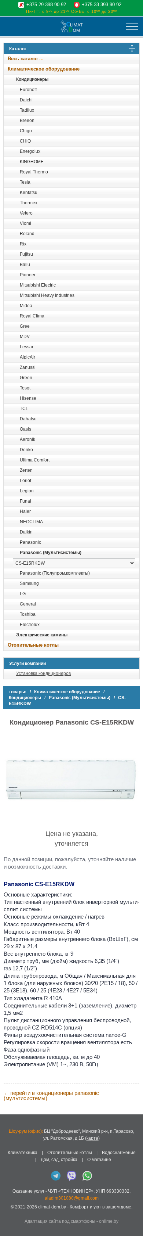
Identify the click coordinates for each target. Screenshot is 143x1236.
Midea (26, 305)
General (28, 604)
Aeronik (27, 439)
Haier (25, 511)
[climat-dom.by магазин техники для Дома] (71, 26)
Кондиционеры (32, 79)
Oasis (25, 429)
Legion (27, 490)
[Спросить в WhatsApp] (87, 1176)
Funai (25, 501)
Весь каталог (23, 58)
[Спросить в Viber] (71, 1176)
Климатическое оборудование (44, 69)
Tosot (25, 388)
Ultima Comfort (35, 460)
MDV (25, 336)
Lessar (26, 346)
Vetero (26, 213)
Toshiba (28, 614)
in (10, 1212)
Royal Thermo (34, 172)
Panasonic (30, 542)
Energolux (30, 151)
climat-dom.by (52, 1207)
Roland (27, 233)
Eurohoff (28, 89)
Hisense (28, 398)
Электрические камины (41, 634)
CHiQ (25, 141)
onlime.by (108, 1221)
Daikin (26, 532)
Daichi (26, 100)
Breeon (27, 120)
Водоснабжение (119, 1152)
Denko (26, 449)
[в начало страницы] (133, 1221)
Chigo (26, 130)
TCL (24, 408)
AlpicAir (27, 357)
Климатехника (22, 1152)
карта (92, 1138)
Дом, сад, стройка (59, 1159)
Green (26, 377)
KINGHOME (32, 161)
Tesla (25, 182)
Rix (23, 244)
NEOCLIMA (31, 521)
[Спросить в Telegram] (55, 1176)
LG (23, 593)
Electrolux (30, 624)
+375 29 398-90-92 (46, 4)
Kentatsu (28, 192)
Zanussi (28, 367)
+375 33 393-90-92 (101, 4)
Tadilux (27, 110)
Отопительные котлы (33, 645)
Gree (25, 326)
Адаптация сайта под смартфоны (60, 1221)
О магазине (99, 1159)
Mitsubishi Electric (38, 285)
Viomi (25, 223)
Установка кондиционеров (43, 673)
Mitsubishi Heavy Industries (47, 295)
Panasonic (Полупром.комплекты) (55, 573)
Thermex (28, 202)
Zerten (26, 470)
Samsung (29, 583)
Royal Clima (32, 316)
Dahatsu (28, 418)
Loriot (25, 480)
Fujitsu (26, 254)
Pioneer (28, 274)
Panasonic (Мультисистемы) (50, 552)
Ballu (25, 264)
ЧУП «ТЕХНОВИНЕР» (71, 1191)
